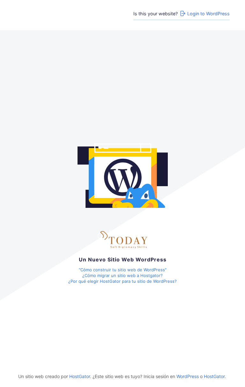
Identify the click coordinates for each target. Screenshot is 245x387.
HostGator (79, 376)
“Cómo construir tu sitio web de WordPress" (123, 269)
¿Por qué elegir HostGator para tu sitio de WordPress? (122, 281)
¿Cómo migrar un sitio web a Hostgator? (122, 275)
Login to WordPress (208, 13)
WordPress (187, 376)
